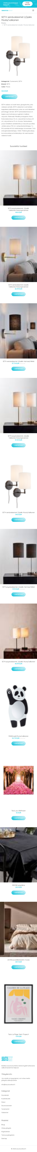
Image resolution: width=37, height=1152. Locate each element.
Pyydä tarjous (27, 3)
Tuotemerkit (14, 81)
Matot (3, 1102)
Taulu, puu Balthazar (18, 811)
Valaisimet (4, 1112)
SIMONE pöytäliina (18, 885)
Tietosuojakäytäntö (7, 1135)
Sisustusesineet (6, 1105)
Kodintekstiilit (5, 1099)
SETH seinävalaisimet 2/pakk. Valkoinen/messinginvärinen (18, 286)
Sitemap (4, 1138)
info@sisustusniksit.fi (8, 1084)
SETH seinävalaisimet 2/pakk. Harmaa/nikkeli (18, 361)
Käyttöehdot (5, 1131)
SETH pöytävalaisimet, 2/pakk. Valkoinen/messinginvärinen (18, 209)
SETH (20, 81)
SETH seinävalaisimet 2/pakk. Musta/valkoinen (18, 512)
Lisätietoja (9, 96)
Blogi (3, 1125)
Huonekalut (5, 1095)
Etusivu (3, 23)
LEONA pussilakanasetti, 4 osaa (18, 960)
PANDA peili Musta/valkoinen (18, 736)
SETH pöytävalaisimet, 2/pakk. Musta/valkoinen (18, 662)
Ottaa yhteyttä (6, 1128)
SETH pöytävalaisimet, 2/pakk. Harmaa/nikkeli (18, 587)
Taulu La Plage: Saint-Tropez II (18, 1034)
